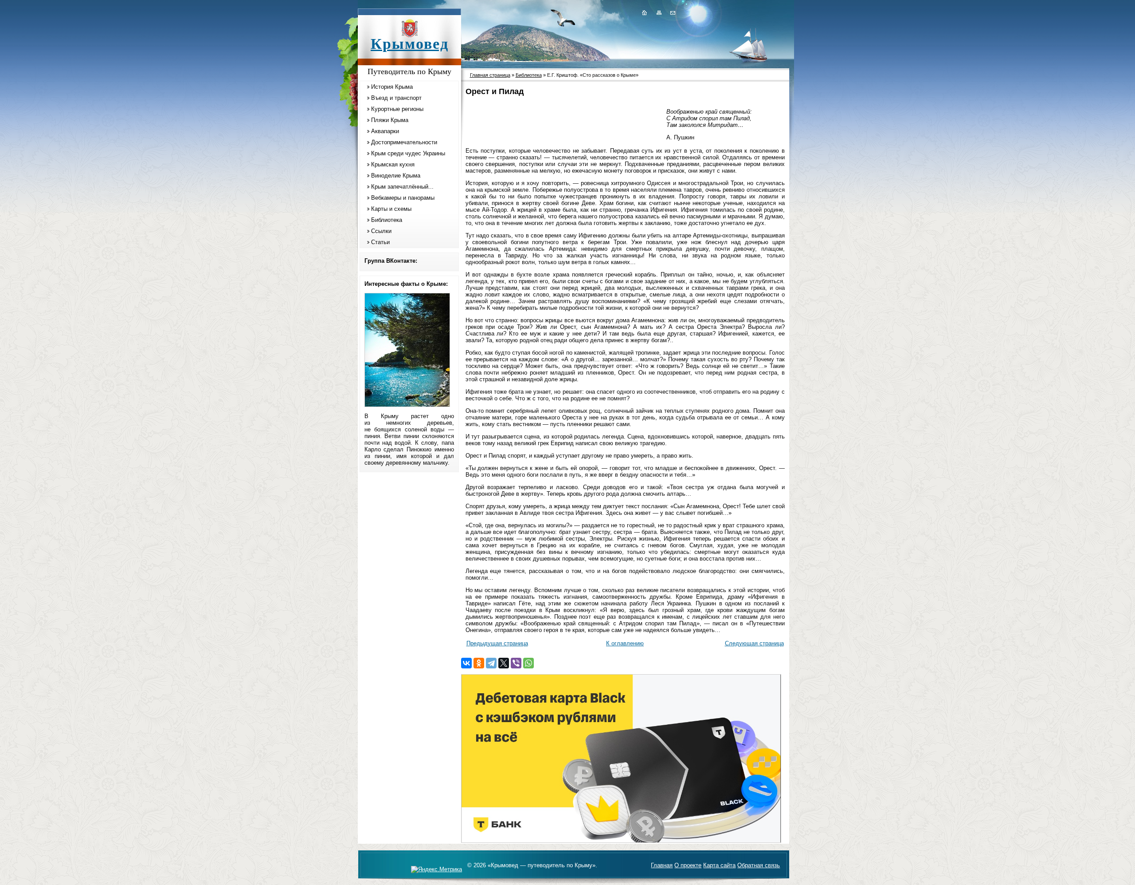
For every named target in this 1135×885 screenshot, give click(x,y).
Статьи (380, 242)
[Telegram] (491, 663)
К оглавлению (625, 643)
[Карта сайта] (658, 12)
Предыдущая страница (497, 643)
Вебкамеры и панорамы (402, 197)
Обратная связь (758, 865)
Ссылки (381, 231)
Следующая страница (754, 643)
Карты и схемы (391, 208)
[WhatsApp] (528, 663)
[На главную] (644, 12)
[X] (503, 663)
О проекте (687, 865)
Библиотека (386, 220)
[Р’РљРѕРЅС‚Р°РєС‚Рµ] (466, 663)
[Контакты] (672, 12)
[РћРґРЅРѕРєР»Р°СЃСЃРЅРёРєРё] (479, 663)
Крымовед (410, 44)
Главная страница (490, 75)
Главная (662, 865)
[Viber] (516, 663)
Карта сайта (719, 865)
